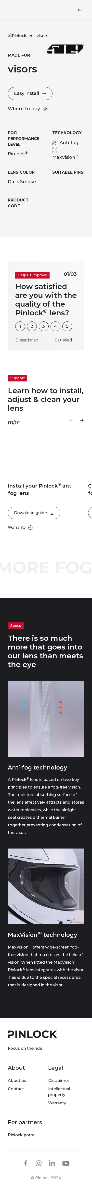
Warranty (57, 1103)
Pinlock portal (22, 1135)
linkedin (52, 1163)
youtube (66, 1163)
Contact (16, 1089)
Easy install (26, 93)
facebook (25, 1163)
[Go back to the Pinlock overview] (80, 10)
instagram (39, 1163)
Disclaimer (58, 1080)
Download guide (30, 512)
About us (17, 1080)
